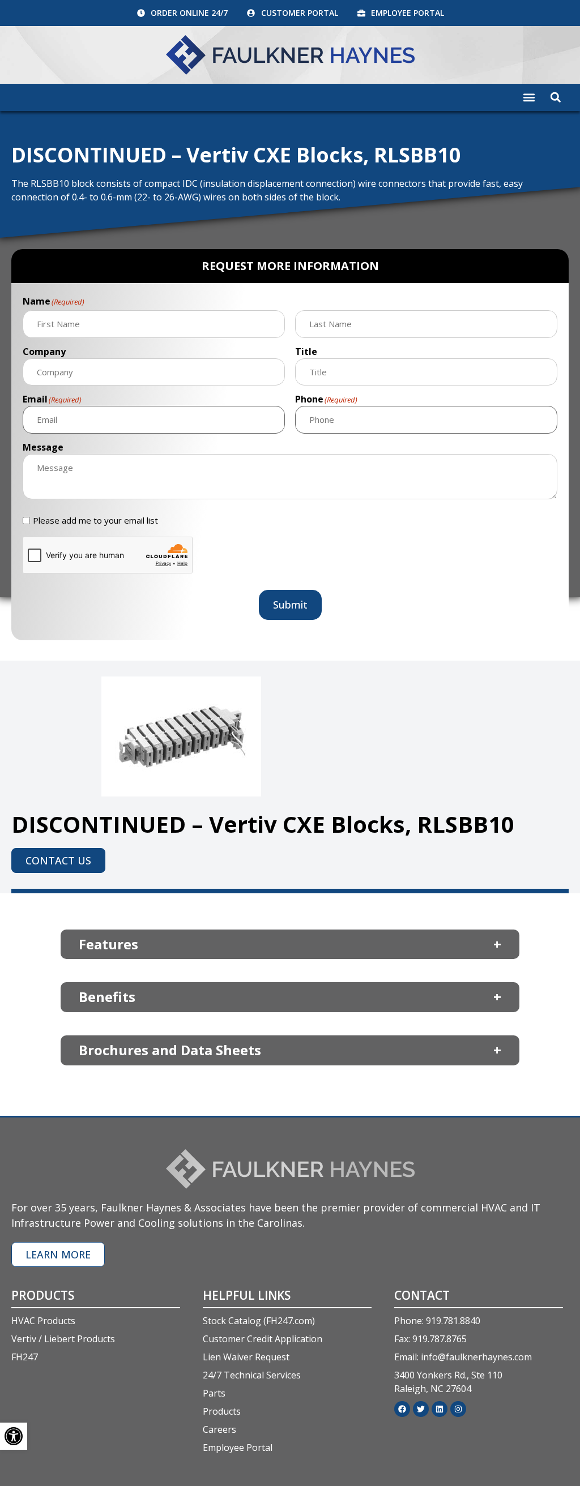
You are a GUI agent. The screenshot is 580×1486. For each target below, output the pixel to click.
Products (42, 1295)
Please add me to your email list (95, 520)
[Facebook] (402, 1409)
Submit (290, 604)
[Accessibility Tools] (13, 1436)
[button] (529, 97)
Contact (422, 1295)
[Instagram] (458, 1409)
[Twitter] (421, 1409)
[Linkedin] (439, 1409)
